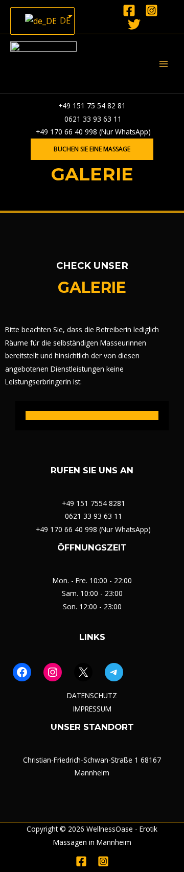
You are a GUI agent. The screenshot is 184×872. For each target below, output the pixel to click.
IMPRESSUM (92, 709)
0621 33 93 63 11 (92, 119)
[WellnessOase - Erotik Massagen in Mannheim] (43, 64)
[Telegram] (114, 672)
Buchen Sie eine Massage (92, 149)
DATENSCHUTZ (92, 695)
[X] (83, 672)
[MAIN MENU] (163, 64)
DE (61, 20)
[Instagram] (151, 10)
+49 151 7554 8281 (93, 503)
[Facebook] (129, 10)
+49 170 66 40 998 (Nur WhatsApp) (92, 131)
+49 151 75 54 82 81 (92, 105)
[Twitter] (134, 24)
